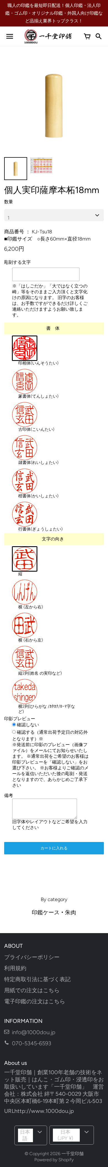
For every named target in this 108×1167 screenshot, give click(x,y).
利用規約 (15, 968)
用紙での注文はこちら (32, 990)
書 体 (53, 328)
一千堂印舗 (72, 1153)
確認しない (27, 724)
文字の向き (53, 539)
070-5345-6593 (31, 1043)
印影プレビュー (19, 718)
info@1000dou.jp (33, 1032)
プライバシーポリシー (32, 957)
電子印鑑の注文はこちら (34, 1001)
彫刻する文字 (17, 262)
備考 (8, 795)
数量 (8, 201)
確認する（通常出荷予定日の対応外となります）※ (50, 735)
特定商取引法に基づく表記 (37, 979)
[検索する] (98, 36)
